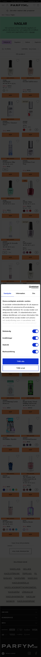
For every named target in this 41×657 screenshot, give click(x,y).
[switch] (35, 338)
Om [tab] (33, 293)
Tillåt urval (20, 368)
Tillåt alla (20, 361)
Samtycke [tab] (7, 293)
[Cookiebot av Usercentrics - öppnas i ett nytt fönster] (29, 287)
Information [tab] (20, 293)
